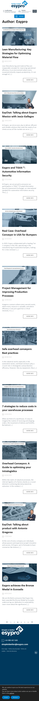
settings (11, 693)
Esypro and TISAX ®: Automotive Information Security (16, 171)
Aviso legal (4, 649)
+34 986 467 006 (11, 640)
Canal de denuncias (12, 651)
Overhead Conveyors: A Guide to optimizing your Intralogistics (16, 467)
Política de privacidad (14, 649)
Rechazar (15, 697)
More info (31, 80)
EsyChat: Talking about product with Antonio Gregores (15, 528)
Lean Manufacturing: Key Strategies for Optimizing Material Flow (16, 53)
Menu (22, 16)
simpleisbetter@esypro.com (15, 644)
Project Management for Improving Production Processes (16, 292)
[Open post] (19, 36)
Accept (6, 697)
